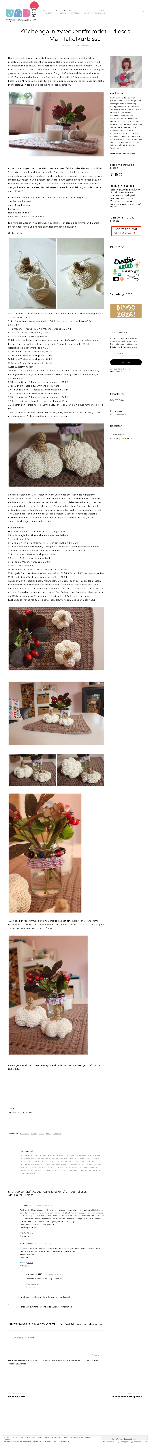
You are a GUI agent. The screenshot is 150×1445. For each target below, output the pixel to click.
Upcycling (115, 204)
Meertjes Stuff (84, 1065)
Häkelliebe (14, 1069)
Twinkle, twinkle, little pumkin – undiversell (50, 1297)
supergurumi (31, 374)
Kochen (114, 195)
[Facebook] (116, 174)
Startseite (47, 10)
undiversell (85, 46)
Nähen (114, 198)
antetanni (24, 1205)
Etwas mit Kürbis (16, 1395)
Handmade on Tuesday (63, 1065)
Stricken (130, 198)
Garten (121, 193)
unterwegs (127, 201)
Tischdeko (57, 1133)
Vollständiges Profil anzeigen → (123, 154)
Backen (114, 189)
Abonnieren (126, 362)
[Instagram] (120, 174)
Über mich (63, 13)
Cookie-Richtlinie (63, 1441)
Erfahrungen (62, 69)
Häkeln (34, 1133)
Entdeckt (88, 10)
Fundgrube (50, 13)
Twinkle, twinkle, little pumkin (127, 1395)
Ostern (123, 199)
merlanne (24, 1244)
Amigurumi (24, 1133)
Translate (128, 438)
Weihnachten (128, 204)
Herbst (41, 1133)
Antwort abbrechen (90, 1324)
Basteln (123, 189)
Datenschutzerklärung (94, 13)
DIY (57, 10)
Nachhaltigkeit (70, 10)
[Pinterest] (112, 174)
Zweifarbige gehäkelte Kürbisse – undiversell (51, 1307)
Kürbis (48, 1133)
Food (100, 10)
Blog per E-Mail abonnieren (118, 332)
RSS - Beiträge (116, 411)
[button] (32, 274)
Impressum (75, 13)
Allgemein (122, 186)
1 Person (30, 1233)
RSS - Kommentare (118, 415)
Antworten (24, 1236)
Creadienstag (41, 1065)
